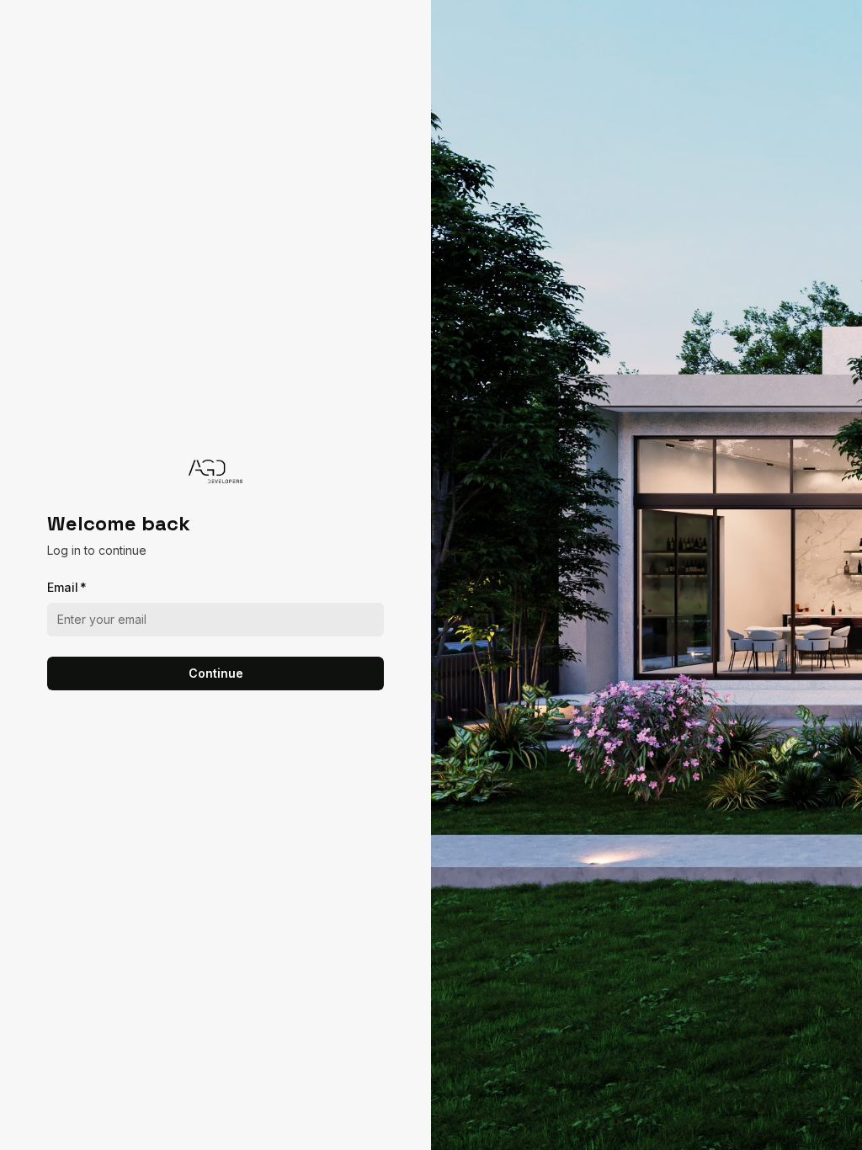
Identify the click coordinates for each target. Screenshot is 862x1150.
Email (67, 587)
